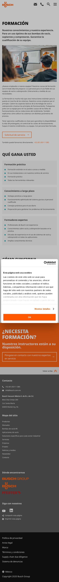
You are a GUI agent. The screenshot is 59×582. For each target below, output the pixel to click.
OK (29, 317)
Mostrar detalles (42, 309)
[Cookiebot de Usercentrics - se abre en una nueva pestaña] (44, 263)
